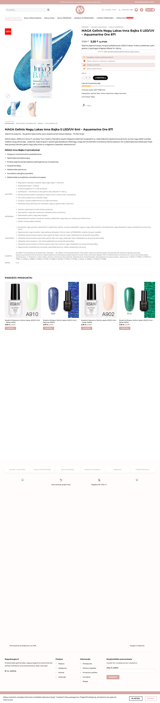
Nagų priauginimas (32, 18)
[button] (141, 10)
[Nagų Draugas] (80, 9)
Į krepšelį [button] (10, 328)
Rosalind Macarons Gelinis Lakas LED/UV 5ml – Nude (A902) (98, 321)
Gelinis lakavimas (13, 18)
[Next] (74, 62)
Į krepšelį (100, 78)
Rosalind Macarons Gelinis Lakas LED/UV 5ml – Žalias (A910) (22, 321)
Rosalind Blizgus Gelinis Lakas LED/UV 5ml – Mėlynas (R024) (60, 321)
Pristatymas (87, 664)
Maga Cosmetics (116, 27)
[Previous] (9, 62)
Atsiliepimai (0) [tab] (51, 123)
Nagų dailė (49, 18)
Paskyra (61, 664)
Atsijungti (62, 677)
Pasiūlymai (121, 18)
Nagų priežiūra (64, 18)
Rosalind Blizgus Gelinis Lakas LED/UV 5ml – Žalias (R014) (136, 321)
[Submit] (48, 10)
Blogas (85, 681)
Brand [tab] (40, 123)
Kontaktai (86, 677)
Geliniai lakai (95, 93)
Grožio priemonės (105, 18)
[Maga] (87, 105)
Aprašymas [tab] (9, 123)
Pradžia (85, 27)
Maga (93, 97)
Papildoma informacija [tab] (26, 123)
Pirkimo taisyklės (89, 668)
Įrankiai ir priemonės (84, 18)
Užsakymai (62, 668)
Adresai (61, 673)
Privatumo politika (90, 673)
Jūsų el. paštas (112, 668)
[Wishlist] (136, 10)
